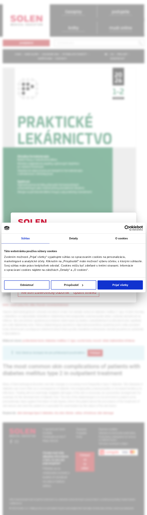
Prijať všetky (120, 284)
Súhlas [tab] (25, 238)
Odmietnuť (27, 284)
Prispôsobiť (71, 284)
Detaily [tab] (73, 238)
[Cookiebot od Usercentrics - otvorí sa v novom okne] (127, 228)
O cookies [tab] (121, 238)
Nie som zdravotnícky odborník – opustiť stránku (58, 292)
